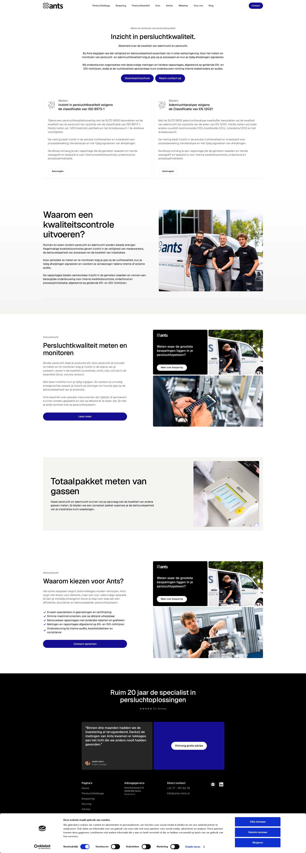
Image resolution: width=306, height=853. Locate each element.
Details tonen (192, 846)
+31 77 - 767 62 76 (178, 788)
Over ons (198, 5)
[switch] (115, 846)
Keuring (86, 804)
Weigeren (257, 842)
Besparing (121, 5)
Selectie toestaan (257, 832)
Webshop (183, 5)
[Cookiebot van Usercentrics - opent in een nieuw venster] (42, 846)
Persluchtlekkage (101, 5)
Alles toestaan (258, 821)
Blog (211, 5)
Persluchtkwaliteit (141, 5)
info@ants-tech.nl (178, 793)
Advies (169, 5)
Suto (157, 5)
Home (85, 788)
